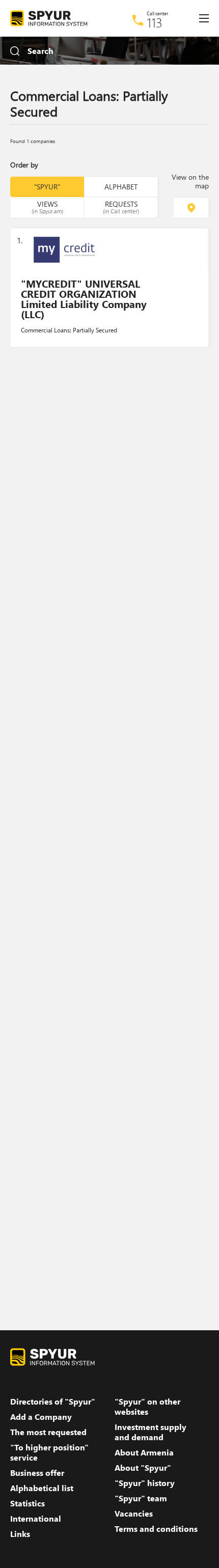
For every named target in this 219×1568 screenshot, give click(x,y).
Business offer (37, 1473)
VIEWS (47, 206)
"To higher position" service (49, 1452)
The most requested (48, 1432)
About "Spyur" (143, 1468)
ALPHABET (121, 186)
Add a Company (41, 1417)
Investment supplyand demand (150, 1432)
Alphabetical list (41, 1488)
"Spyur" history (145, 1483)
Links (20, 1534)
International (35, 1519)
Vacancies (134, 1513)
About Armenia (144, 1452)
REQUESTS (121, 206)
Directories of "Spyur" (52, 1401)
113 (154, 22)
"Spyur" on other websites (147, 1406)
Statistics (27, 1503)
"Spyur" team (141, 1498)
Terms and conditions (156, 1529)
